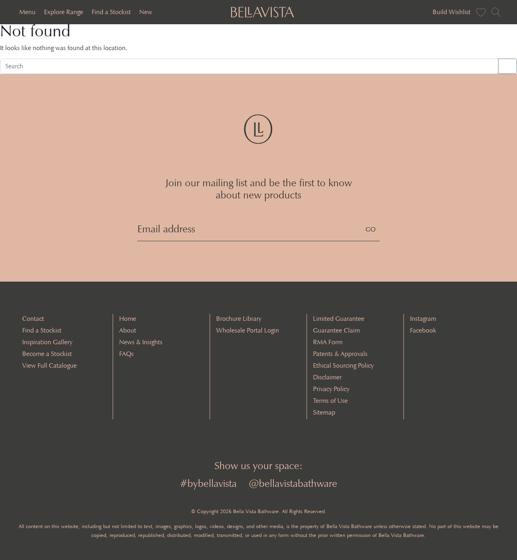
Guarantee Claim (336, 330)
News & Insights (140, 342)
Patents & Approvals (340, 354)
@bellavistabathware (293, 483)
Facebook (423, 330)
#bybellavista (208, 483)
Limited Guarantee (338, 318)
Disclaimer (327, 377)
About (127, 330)
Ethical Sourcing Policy (343, 365)
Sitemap (324, 412)
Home (127, 318)
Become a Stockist (47, 354)
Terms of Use (330, 400)
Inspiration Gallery (47, 342)
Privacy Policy (331, 389)
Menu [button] (27, 12)
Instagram (423, 318)
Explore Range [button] (63, 12)
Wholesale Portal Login (247, 330)
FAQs (126, 354)
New (145, 12)
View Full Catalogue (49, 365)
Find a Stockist (111, 12)
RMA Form (328, 342)
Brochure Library (238, 318)
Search (507, 66)
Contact (33, 318)
